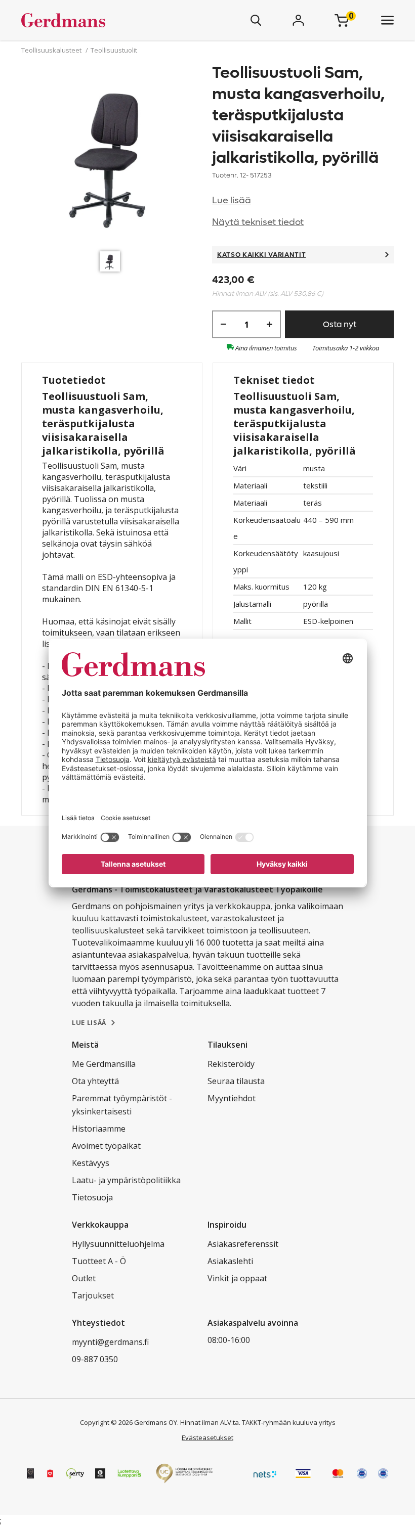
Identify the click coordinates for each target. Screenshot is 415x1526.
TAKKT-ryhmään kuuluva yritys (289, 1422)
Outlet (84, 1278)
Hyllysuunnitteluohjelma (118, 1243)
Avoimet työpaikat (106, 1145)
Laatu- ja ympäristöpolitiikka (126, 1180)
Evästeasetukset (207, 1437)
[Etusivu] (93, 20)
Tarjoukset (93, 1295)
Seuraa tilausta (236, 1081)
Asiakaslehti (230, 1261)
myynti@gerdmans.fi (110, 1342)
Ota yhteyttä (95, 1081)
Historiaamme (99, 1128)
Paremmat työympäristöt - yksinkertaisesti (122, 1105)
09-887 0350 (95, 1359)
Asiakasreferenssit (243, 1243)
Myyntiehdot (232, 1098)
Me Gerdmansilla (104, 1063)
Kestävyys (90, 1163)
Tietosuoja (92, 1197)
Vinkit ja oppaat (237, 1278)
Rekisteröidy (231, 1063)
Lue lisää (231, 200)
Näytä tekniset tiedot (258, 222)
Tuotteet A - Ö (99, 1261)
